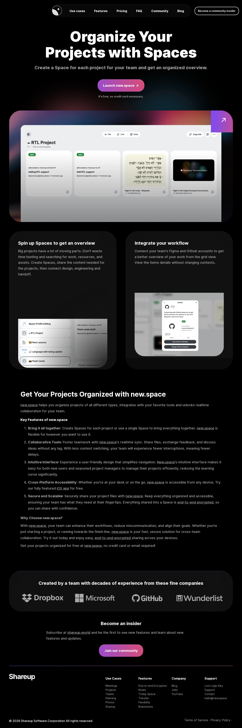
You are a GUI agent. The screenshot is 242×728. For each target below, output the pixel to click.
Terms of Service (196, 720)
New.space (166, 462)
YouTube (177, 694)
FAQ (139, 11)
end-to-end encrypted (195, 502)
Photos (109, 702)
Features (101, 11)
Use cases (77, 11)
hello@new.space (216, 698)
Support (210, 689)
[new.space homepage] (57, 11)
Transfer (143, 698)
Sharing (110, 706)
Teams (109, 694)
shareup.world (78, 633)
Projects (110, 689)
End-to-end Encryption (152, 685)
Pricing (122, 11)
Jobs (175, 689)
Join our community (121, 651)
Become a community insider (217, 10)
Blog (180, 11)
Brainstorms (145, 706)
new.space (29, 405)
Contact (210, 694)
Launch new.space (121, 86)
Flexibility (144, 702)
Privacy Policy (220, 720)
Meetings (111, 685)
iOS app (63, 488)
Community (159, 11)
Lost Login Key (214, 685)
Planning (110, 698)
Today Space (146, 694)
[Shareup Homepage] (22, 691)
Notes (142, 689)
